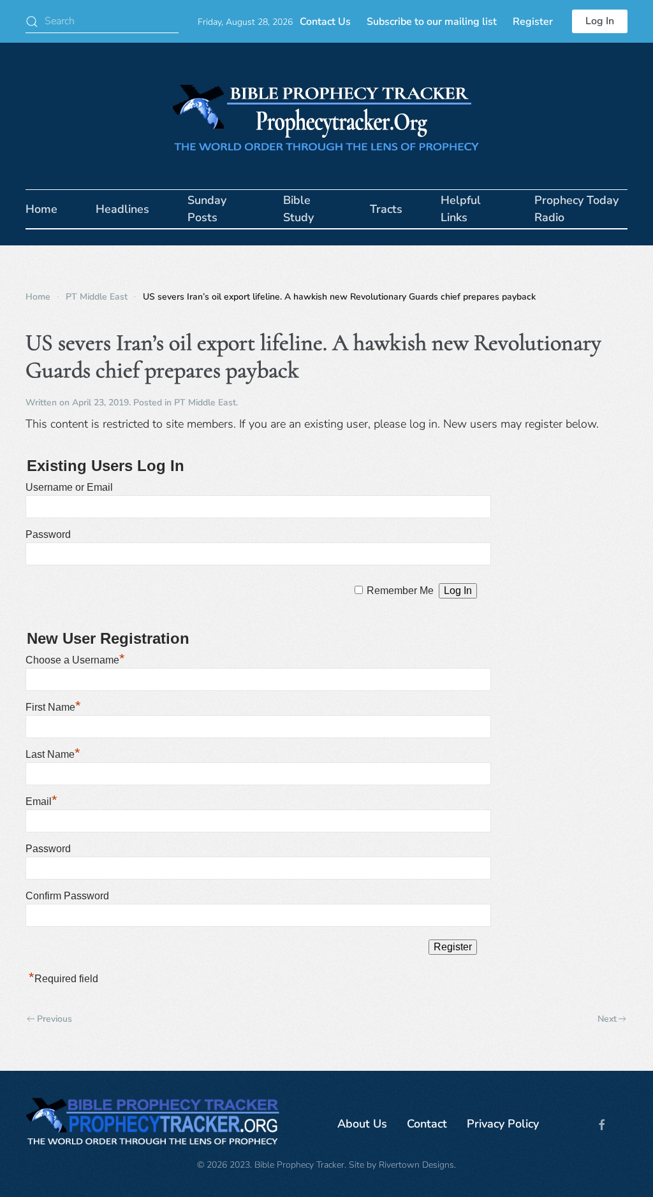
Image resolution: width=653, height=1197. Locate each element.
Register (533, 22)
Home (41, 209)
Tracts (386, 209)
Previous (54, 1019)
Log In (599, 21)
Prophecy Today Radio (576, 208)
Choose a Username (75, 660)
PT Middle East (205, 402)
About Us (362, 1123)
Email (41, 801)
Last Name (53, 754)
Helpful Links (461, 208)
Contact (427, 1123)
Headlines (122, 209)
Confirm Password (67, 895)
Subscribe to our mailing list (432, 22)
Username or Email (69, 487)
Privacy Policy (503, 1123)
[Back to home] (326, 116)
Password (48, 534)
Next (607, 1019)
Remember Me (400, 590)
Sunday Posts (206, 208)
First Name (53, 707)
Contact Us (325, 22)
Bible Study (298, 208)
